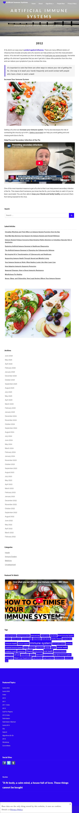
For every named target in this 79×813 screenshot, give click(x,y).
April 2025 (8, 400)
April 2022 (8, 528)
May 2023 (8, 480)
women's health (69, 658)
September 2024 (11, 428)
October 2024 (10, 424)
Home (33, 3)
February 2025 (10, 408)
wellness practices (59, 658)
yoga (6, 661)
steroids (39, 654)
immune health (11, 643)
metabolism (21, 651)
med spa (53, 647)
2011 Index (6, 705)
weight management (48, 658)
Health (7, 552)
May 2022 (8, 524)
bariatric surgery (45, 635)
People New (61, 3)
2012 (4, 708)
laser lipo (26, 647)
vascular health (9, 658)
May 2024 (8, 444)
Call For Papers (7, 712)
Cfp (3, 729)
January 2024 (10, 456)
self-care (17, 655)
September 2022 (11, 512)
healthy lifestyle (56, 639)
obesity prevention (38, 651)
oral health (48, 651)
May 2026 (8, 360)
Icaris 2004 (6, 688)
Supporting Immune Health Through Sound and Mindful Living (27, 258)
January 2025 (10, 412)
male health (32, 647)
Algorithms (49, 3)
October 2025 (10, 380)
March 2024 (9, 448)
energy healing (37, 639)
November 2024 (11, 420)
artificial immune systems (23, 635)
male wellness (40, 647)
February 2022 (10, 536)
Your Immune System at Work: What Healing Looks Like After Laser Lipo (30, 262)
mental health (62, 647)
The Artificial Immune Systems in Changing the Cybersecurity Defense (29, 250)
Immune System (11, 556)
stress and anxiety (48, 655)
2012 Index (6, 715)
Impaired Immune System (13, 647)
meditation (47, 647)
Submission (6, 718)
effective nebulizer (16, 639)
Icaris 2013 (6, 725)
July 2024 (8, 436)
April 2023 (8, 484)
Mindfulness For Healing (13, 274)
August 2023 (9, 472)
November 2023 (11, 460)
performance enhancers (60, 651)
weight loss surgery (37, 658)
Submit (4, 732)
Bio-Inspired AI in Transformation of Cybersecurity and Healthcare (28, 254)
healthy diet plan (46, 639)
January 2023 (10, 496)
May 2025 (8, 396)
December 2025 (11, 376)
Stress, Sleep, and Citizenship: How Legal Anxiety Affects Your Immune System (32, 278)
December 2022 (11, 500)
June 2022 (9, 520)
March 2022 (9, 532)
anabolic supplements (10, 635)
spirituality (32, 655)
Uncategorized (10, 564)
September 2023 (11, 468)
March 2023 (9, 488)
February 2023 (10, 492)
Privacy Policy (72, 3)
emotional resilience (27, 639)
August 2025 (9, 388)
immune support (23, 644)
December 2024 (11, 416)
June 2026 (9, 356)
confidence (8, 639)
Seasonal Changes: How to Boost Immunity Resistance (24, 270)
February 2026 (10, 368)
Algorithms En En (8, 735)
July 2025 (8, 392)
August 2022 (9, 516)
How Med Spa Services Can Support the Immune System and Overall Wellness (32, 236)
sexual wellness (25, 655)
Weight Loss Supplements (22, 658)
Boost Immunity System (65, 635)
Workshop (5, 742)
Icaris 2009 (6, 691)
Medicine (8, 560)
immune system (40, 643)
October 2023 (10, 464)
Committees (6, 746)
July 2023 (8, 476)
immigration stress (67, 639)
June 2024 (9, 440)
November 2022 (11, 504)
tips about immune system (62, 655)
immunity (69, 644)
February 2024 (10, 452)
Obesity (29, 651)
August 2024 (9, 432)
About (41, 3)
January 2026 (10, 372)
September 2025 (11, 384)
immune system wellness (59, 643)
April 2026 (8, 364)
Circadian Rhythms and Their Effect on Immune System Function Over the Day (32, 232)
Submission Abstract (9, 722)
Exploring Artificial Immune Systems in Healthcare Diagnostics (27, 246)
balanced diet (35, 635)
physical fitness (9, 655)
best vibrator (53, 635)
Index (4, 695)
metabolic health (10, 651)
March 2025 (9, 404)
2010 (4, 698)
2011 (4, 701)
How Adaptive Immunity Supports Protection (20, 266)
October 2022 (10, 508)
